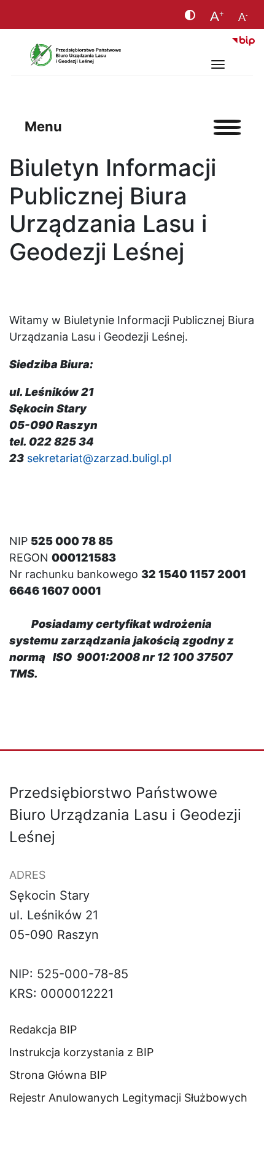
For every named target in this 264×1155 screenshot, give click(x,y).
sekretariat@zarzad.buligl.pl (99, 458)
